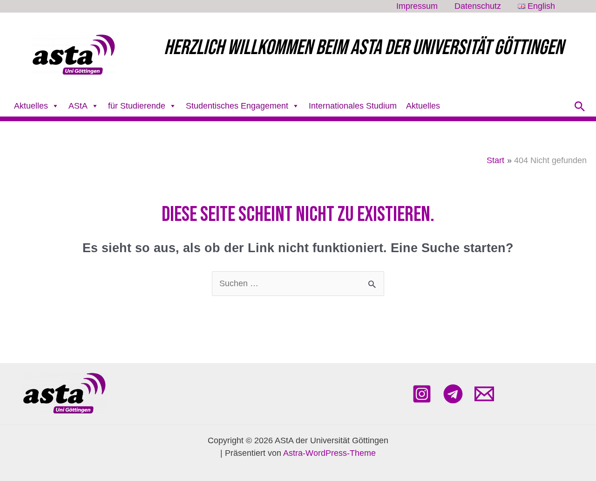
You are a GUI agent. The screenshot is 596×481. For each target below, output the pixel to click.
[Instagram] (422, 394)
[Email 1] (484, 394)
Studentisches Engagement (237, 105)
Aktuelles (423, 105)
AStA (78, 105)
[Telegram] (453, 394)
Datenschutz (477, 6)
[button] (580, 106)
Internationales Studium (353, 105)
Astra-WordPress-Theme (329, 453)
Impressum (417, 6)
